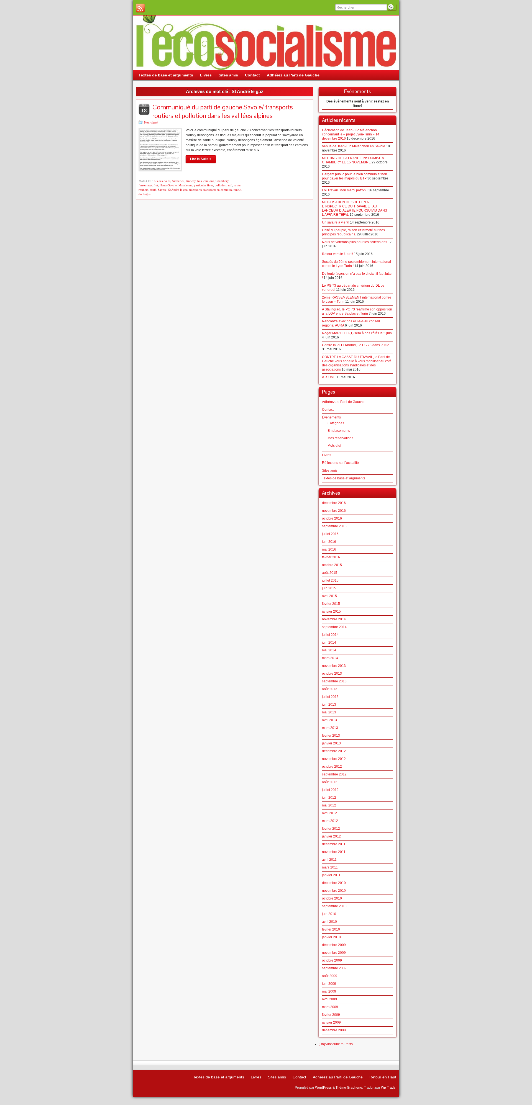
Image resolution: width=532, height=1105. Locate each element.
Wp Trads (388, 1087)
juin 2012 (329, 798)
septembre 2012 (334, 774)
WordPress (323, 1087)
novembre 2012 (334, 759)
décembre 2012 (334, 751)
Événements (331, 417)
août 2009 (329, 976)
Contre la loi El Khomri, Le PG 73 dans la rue (355, 345)
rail (230, 185)
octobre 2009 (332, 960)
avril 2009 (329, 999)
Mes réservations (340, 438)
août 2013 (329, 689)
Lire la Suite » (200, 159)
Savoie (162, 189)
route (237, 185)
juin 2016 (329, 542)
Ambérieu (178, 181)
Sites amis (329, 470)
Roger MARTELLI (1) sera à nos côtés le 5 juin (357, 333)
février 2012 (331, 829)
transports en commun (217, 189)
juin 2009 (329, 984)
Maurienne (185, 185)
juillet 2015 (330, 580)
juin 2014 (329, 642)
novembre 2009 (334, 953)
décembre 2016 (334, 503)
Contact (328, 410)
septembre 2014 (334, 627)
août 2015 (329, 573)
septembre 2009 (334, 968)
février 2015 (331, 604)
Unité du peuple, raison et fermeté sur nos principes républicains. (353, 232)
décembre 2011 (334, 844)
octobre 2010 (332, 898)
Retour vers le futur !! (337, 254)
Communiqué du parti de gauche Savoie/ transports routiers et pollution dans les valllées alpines (222, 111)
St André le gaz (178, 189)
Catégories (336, 423)
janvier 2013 (331, 743)
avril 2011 (329, 860)
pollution (220, 185)
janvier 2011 (331, 875)
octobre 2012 (332, 767)
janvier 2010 (331, 937)
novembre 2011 (334, 852)
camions (208, 181)
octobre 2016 (332, 518)
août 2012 (329, 782)
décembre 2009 (334, 945)
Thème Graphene (349, 1087)
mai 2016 (329, 549)
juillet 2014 (330, 635)
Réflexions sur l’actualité (340, 463)
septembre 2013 (334, 681)
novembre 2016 (334, 511)
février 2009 (331, 1015)
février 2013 (331, 735)
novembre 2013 (334, 666)
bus (199, 181)
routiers (143, 189)
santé (153, 189)
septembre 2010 (334, 906)
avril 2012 (329, 813)
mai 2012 (329, 805)
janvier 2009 (331, 1022)
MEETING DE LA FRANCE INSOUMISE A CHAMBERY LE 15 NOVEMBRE (353, 160)
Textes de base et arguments (343, 478)
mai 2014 (329, 650)
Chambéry (222, 181)
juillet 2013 (330, 697)
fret (156, 185)
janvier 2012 (331, 836)
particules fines (203, 185)
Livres (326, 455)
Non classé (151, 122)
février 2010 (331, 929)
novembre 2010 (334, 891)
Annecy (191, 181)
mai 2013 (329, 712)
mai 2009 (329, 991)
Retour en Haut (382, 1077)
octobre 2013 (332, 673)
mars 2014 (330, 658)
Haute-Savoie (168, 185)
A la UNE (329, 377)
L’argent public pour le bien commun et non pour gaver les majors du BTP (354, 176)
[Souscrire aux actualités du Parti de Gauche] (140, 8)
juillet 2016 (330, 534)
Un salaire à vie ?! (335, 222)
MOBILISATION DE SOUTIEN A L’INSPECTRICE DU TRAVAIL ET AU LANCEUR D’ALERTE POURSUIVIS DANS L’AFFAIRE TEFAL (354, 208)
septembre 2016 (334, 526)
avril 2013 (329, 720)
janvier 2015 (331, 611)
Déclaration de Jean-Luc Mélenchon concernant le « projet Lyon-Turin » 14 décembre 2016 (350, 134)
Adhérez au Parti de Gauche (343, 402)
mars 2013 (330, 728)
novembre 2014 (334, 619)
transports (195, 189)
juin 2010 (329, 914)
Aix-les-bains (162, 181)
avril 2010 (329, 922)
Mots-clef (334, 446)
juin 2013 (329, 704)
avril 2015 (329, 596)
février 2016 (331, 557)
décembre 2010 (334, 883)
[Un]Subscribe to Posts (336, 1044)
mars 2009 (330, 1007)
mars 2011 (330, 867)
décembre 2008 (334, 1030)
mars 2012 (330, 821)
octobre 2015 (332, 565)
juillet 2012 (330, 790)
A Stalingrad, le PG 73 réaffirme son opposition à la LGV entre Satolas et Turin (357, 311)
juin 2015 (329, 588)
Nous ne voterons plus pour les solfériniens (354, 242)
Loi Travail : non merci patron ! (344, 190)
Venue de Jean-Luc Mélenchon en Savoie (353, 146)
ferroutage (145, 185)
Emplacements (339, 431)
